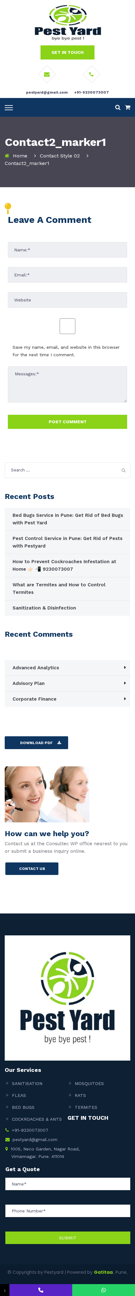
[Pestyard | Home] (68, 22)
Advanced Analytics (36, 668)
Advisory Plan (29, 683)
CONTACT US (32, 869)
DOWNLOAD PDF (36, 743)
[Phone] (40, 1290)
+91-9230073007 (91, 92)
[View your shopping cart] (127, 107)
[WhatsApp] (103, 1290)
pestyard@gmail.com (47, 92)
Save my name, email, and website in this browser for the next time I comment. (66, 351)
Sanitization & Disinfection (44, 608)
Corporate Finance (35, 699)
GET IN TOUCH (67, 52)
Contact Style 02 (60, 156)
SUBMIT (68, 1237)
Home (20, 156)
